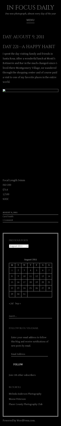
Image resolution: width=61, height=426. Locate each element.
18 (30, 282)
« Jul (11, 303)
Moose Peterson (17, 399)
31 (24, 294)
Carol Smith (8, 216)
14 (49, 276)
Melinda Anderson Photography (25, 394)
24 (24, 288)
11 (30, 276)
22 (12, 288)
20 (43, 282)
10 (24, 276)
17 (24, 282)
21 (49, 282)
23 (18, 288)
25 (30, 288)
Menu (30, 20)
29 (12, 294)
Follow (18, 364)
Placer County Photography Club (25, 404)
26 (36, 288)
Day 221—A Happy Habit (29, 47)
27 (43, 288)
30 (18, 294)
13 (43, 276)
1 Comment (8, 220)
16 (18, 282)
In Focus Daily (30, 8)
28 (49, 288)
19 (36, 282)
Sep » (18, 303)
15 (12, 282)
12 (36, 276)
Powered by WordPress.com (19, 420)
